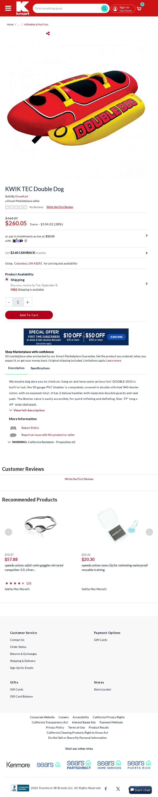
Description (16, 368)
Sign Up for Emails (21, 667)
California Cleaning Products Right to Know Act (77, 732)
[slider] (15, 581)
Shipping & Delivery (22, 660)
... (19, 24)
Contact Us (17, 640)
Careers (64, 717)
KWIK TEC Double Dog (34, 188)
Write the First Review (59, 207)
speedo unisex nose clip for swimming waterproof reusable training (115, 567)
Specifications (40, 368)
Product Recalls (99, 727)
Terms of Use (76, 727)
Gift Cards (100, 640)
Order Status (18, 647)
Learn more (113, 360)
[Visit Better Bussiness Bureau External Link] (20, 787)
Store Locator (102, 689)
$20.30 (88, 559)
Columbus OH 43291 (28, 263)
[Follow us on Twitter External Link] (118, 788)
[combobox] (71, 8)
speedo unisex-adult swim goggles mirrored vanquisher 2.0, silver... (34, 567)
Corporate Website (42, 717)
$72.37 (9, 554)
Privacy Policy (55, 727)
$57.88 (11, 559)
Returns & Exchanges (23, 653)
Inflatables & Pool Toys (36, 24)
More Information (23, 419)
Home (10, 24)
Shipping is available (27, 289)
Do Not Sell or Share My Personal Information (77, 737)
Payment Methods (111, 722)
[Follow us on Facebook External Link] (106, 788)
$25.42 (86, 554)
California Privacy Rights (109, 717)
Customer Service (23, 633)
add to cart (29, 315)
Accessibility (81, 717)
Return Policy (30, 427)
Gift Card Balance (21, 696)
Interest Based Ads (84, 722)
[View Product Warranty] (13, 427)
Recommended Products (29, 499)
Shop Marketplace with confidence (29, 352)
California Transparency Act (50, 722)
